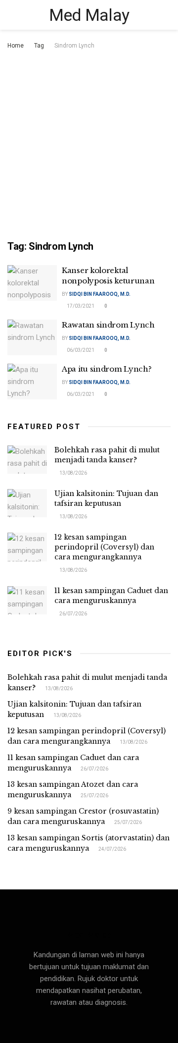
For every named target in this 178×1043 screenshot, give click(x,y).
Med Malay (89, 14)
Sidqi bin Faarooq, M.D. (100, 294)
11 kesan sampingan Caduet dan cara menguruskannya (111, 595)
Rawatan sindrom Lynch (108, 324)
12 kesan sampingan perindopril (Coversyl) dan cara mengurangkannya (104, 547)
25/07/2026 (94, 795)
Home (15, 45)
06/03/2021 (80, 350)
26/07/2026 (72, 613)
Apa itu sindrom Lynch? (106, 369)
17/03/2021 (80, 306)
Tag (39, 45)
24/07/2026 (111, 849)
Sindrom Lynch (74, 45)
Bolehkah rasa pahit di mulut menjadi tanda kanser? (107, 454)
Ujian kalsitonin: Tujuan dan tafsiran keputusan (106, 498)
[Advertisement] (89, 145)
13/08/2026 (72, 473)
